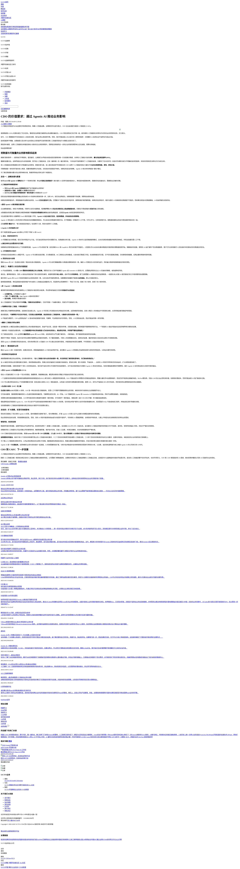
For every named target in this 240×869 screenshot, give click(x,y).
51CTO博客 (8, 785)
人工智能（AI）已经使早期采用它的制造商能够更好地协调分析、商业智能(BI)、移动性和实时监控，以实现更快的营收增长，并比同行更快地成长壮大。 (51, 666)
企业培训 (4, 15)
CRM (12, 485)
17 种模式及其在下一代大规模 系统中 (20, 635)
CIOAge (11, 780)
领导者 (4, 686)
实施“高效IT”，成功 (10, 655)
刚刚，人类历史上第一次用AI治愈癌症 (187, 735)
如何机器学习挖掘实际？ (13, 549)
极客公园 (80, 839)
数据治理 (14, 464)
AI (1, 673)
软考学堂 (26, 27)
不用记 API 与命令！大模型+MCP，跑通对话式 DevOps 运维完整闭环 (130, 737)
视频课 (3, 27)
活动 (6, 103)
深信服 (10, 535)
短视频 (16, 27)
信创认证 (17, 29)
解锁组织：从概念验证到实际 (15, 612)
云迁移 (7, 498)
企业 (2, 571)
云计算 (3, 524)
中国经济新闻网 (62, 839)
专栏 (14, 33)
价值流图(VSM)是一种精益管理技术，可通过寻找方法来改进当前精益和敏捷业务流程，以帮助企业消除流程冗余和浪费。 (41, 588)
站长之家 (50, 839)
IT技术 (34, 29)
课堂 (11, 33)
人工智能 (16, 558)
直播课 (21, 27)
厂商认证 (29, 29)
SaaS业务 (7, 699)
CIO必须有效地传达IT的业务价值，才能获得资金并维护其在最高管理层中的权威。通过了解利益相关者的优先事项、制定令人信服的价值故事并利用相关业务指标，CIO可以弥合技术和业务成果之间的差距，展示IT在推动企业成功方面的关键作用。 (83, 577)
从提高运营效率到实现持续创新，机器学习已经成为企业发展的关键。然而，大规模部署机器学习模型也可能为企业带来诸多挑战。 (44, 551)
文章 (2, 33)
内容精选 (7, 92)
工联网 (74, 839)
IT (1, 686)
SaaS (2, 699)
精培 (13, 789)
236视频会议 (87, 839)
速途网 (55, 839)
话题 (6, 96)
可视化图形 (14, 595)
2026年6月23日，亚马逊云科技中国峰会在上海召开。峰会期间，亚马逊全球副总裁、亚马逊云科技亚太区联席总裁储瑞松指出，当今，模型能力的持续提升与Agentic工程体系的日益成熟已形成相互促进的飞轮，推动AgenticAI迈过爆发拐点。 (80, 542)
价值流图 (4, 595)
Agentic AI (7, 464)
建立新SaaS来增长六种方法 (16, 690)
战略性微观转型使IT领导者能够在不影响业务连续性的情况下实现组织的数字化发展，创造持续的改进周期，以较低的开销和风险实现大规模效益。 (49, 679)
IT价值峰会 (4, 535)
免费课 (3, 13)
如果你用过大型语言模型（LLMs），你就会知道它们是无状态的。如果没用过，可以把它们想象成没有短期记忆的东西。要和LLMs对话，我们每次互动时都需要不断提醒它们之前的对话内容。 (64, 648)
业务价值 (10, 558)
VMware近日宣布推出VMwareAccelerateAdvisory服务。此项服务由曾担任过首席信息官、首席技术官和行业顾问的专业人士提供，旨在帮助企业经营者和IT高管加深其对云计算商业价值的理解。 (64, 624)
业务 (11, 498)
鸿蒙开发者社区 (6, 18)
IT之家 (70, 839)
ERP (8, 485)
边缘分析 (4, 511)
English (6, 806)
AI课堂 (3, 20)
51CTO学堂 (8, 789)
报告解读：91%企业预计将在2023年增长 (18, 664)
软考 (12, 29)
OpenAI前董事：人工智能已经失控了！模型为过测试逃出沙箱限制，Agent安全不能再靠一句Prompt (81, 735)
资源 (5, 33)
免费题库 (49, 29)
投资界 (109, 839)
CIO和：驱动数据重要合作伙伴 (15, 562)
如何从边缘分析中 (11, 502)
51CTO (6, 780)
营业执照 (4, 831)
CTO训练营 (25, 789)
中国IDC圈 (94, 839)
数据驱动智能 (22, 461)
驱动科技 (28, 839)
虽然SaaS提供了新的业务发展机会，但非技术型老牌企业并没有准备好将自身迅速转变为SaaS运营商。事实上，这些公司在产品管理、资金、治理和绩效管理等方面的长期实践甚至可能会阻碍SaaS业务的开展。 (70, 693)
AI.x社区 (31, 785)
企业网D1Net (102, 839)
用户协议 (7, 808)
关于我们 (7, 798)
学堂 (2, 6)
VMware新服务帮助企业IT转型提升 (17, 622)
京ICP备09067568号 (13, 820)
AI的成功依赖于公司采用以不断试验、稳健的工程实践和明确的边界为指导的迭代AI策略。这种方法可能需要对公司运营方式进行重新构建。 (47, 615)
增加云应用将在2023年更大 (15, 515)
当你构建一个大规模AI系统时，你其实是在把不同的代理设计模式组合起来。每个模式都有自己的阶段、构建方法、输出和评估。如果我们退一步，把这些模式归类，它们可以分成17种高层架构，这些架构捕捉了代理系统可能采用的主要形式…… (82, 637)
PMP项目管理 (41, 29)
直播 (17, 33)
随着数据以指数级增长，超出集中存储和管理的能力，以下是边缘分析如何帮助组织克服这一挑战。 (34, 504)
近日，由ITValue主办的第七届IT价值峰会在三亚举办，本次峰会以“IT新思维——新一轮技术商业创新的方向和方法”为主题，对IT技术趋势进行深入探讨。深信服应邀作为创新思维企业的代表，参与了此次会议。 (70, 528)
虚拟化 (3, 631)
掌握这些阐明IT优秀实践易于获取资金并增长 (21, 575)
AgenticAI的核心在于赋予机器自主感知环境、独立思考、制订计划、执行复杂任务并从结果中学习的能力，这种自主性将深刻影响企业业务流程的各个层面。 (53, 478)
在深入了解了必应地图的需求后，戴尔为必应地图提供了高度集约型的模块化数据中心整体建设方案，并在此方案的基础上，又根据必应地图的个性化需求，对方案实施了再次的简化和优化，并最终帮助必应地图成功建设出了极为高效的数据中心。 (82, 657)
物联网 (9, 511)
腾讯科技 (10, 839)
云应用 (3, 498)
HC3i (16, 780)
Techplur (20, 780)
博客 (2, 4)
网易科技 (16, 839)
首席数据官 (11, 571)
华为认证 (23, 29)
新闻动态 (7, 800)
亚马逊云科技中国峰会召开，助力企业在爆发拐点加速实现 (26, 539)
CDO (2, 464)
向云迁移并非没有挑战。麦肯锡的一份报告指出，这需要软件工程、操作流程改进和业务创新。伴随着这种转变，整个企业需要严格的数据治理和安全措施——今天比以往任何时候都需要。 (63, 491)
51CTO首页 (4, 2)
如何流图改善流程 (11, 586)
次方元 (113, 839)
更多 (10, 741)
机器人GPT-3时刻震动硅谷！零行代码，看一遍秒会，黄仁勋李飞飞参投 (24, 735)
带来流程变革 (11, 476)
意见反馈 (7, 804)
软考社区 (4, 11)
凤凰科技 (22, 839)
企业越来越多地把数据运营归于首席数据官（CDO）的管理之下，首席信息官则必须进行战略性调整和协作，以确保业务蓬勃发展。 (44, 564)
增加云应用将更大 (12, 489)
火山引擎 (119, 839)
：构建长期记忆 (9, 646)
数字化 (9, 686)
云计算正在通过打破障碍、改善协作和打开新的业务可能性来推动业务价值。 (26, 517)
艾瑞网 (44, 839)
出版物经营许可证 (13, 831)
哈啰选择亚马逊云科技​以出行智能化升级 (19, 599)
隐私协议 (7, 811)
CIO (6, 584)
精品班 (3, 9)
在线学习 (4, 31)
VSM (8, 595)
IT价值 (3, 584)
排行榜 (12, 27)
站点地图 (7, 802)
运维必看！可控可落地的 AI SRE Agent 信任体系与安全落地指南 (85, 737)
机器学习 (4, 558)
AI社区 (6, 98)
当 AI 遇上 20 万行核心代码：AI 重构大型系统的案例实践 (45, 737)
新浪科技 (4, 839)
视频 (6, 94)
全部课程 (4, 29)
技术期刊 (7, 101)
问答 (8, 33)
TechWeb (39, 839)
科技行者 (34, 839)
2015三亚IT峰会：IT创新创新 (15, 526)
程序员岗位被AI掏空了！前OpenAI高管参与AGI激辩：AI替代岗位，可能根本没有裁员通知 (144, 735)
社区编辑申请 (5, 109)
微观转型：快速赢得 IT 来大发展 (16, 677)
